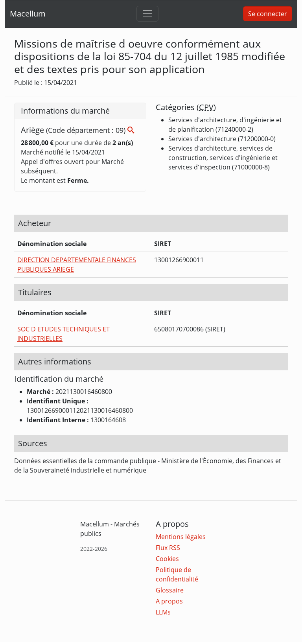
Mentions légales (181, 536)
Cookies (167, 558)
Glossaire (170, 590)
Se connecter (267, 13)
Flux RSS (168, 547)
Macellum (28, 13)
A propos (169, 601)
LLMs (163, 612)
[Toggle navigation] (147, 14)
